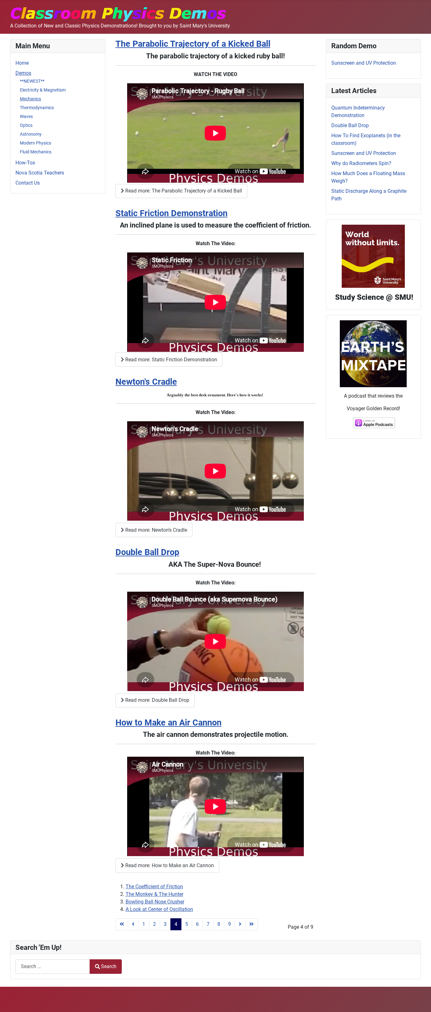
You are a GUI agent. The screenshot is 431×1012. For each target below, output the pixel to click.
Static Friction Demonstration (171, 213)
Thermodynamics (37, 107)
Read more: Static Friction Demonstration (170, 360)
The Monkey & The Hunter (154, 894)
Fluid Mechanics (35, 151)
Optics (26, 125)
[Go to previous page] (133, 924)
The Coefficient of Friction (154, 887)
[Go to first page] (121, 924)
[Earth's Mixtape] (373, 353)
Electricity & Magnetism (43, 89)
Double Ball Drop (147, 552)
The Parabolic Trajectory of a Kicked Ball (192, 44)
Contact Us (27, 183)
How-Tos (25, 163)
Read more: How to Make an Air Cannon (169, 865)
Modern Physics (35, 142)
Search (108, 966)
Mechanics (30, 98)
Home (22, 63)
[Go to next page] (240, 924)
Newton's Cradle (146, 382)
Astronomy (31, 134)
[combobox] (52, 966)
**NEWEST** (32, 81)
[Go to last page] (251, 924)
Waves (26, 116)
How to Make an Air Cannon (168, 723)
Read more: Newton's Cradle (155, 530)
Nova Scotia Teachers (39, 173)
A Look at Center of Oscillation (159, 909)
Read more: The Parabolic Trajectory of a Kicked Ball (183, 191)
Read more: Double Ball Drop (156, 700)
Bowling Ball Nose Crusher (155, 902)
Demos (23, 73)
